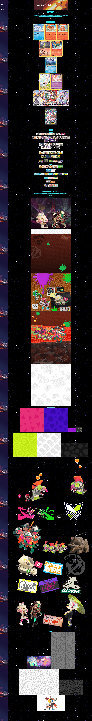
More (2, 11)
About (2, 4)
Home (2, 2)
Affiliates (2, 9)
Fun (1, 6)
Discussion (3, 7)
